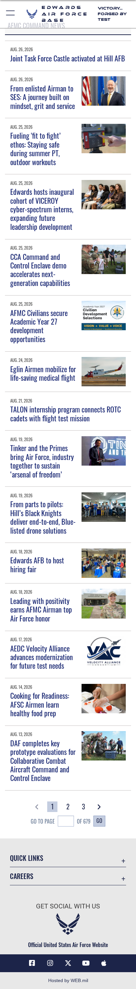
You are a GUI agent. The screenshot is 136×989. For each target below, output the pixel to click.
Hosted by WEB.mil (68, 980)
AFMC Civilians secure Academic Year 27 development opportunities (39, 325)
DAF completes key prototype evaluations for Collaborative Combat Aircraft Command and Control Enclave (43, 760)
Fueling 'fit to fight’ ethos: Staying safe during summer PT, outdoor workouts (35, 148)
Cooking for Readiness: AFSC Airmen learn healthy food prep (39, 704)
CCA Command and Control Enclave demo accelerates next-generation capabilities (40, 269)
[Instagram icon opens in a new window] (50, 963)
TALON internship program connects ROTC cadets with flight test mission (65, 413)
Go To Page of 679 (60, 821)
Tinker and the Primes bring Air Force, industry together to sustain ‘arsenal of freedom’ (42, 460)
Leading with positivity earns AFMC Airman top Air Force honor (41, 609)
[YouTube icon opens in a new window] (86, 963)
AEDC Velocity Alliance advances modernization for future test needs (41, 657)
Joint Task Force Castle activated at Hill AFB (67, 58)
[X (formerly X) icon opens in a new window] (68, 963)
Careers (21, 876)
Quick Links (26, 858)
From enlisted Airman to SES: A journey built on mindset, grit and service (42, 97)
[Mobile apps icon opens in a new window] (104, 963)
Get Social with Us (68, 906)
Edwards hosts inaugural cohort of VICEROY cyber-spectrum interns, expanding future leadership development (42, 209)
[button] (10, 14)
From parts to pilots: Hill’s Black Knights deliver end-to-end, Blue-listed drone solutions (43, 517)
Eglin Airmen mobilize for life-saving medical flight (43, 373)
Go (99, 821)
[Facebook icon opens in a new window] (32, 963)
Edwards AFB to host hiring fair (37, 564)
